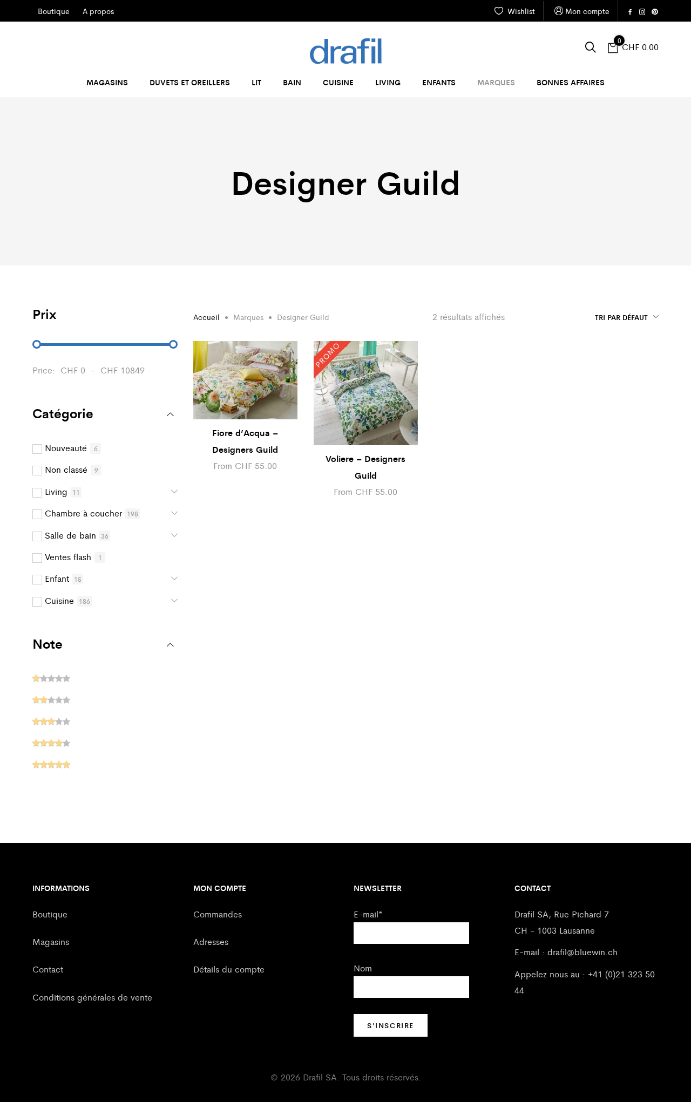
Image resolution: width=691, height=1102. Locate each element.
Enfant (57, 578)
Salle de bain (70, 535)
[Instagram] (642, 12)
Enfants (439, 82)
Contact (47, 969)
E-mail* (368, 914)
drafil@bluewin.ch (582, 951)
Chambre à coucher (83, 513)
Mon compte (587, 10)
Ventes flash (68, 556)
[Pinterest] (655, 12)
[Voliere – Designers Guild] (366, 393)
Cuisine (338, 82)
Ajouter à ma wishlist (292, 357)
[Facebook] (630, 12)
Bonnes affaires (571, 82)
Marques (496, 82)
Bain (292, 82)
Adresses (210, 941)
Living (388, 82)
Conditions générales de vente (92, 997)
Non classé (66, 469)
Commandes (217, 914)
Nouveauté (66, 447)
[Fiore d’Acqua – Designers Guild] (245, 380)
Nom (363, 968)
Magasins (107, 82)
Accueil (206, 316)
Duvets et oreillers (190, 82)
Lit (256, 82)
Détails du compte (229, 969)
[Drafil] (345, 51)
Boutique (49, 914)
